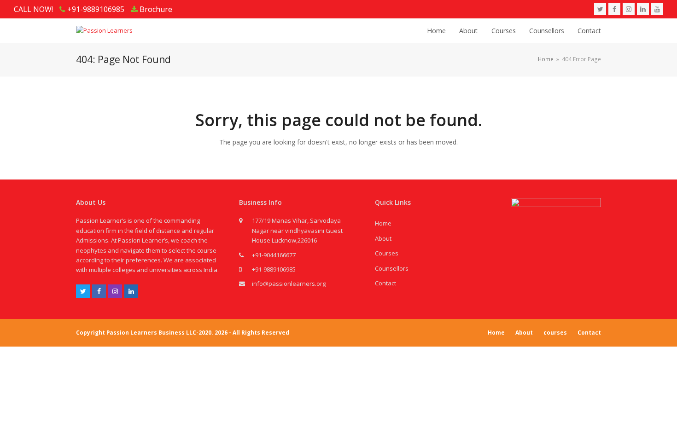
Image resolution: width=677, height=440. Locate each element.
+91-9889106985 (274, 269)
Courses (386, 253)
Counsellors (392, 268)
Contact (385, 283)
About (383, 238)
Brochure (155, 9)
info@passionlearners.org (289, 283)
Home (383, 223)
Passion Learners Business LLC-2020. (159, 332)
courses (555, 332)
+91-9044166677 (274, 255)
